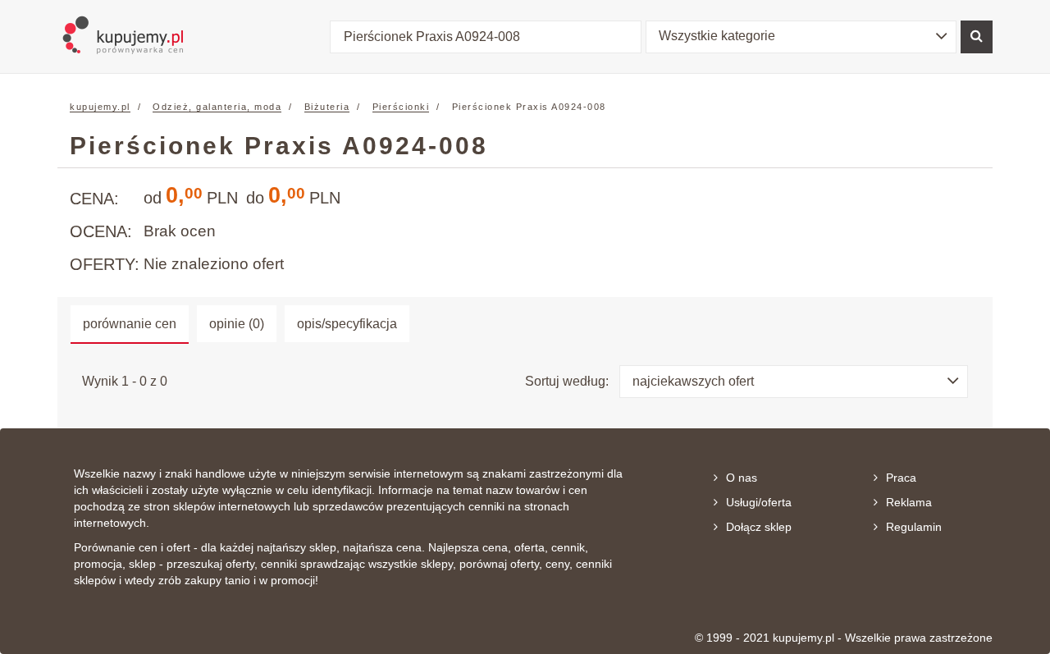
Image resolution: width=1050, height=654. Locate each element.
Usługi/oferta (759, 502)
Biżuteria (327, 107)
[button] (801, 37)
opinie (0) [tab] (236, 324)
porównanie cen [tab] (129, 324)
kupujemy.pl (100, 107)
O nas (741, 477)
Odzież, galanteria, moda (217, 107)
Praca (901, 477)
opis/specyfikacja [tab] (347, 324)
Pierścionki (401, 107)
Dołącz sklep (759, 526)
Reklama (909, 502)
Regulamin (914, 526)
